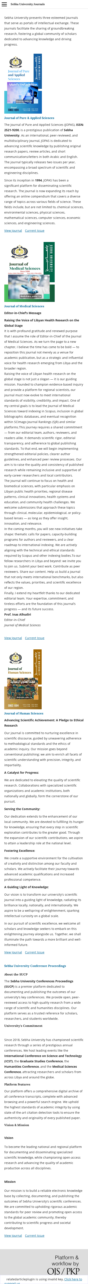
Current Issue (34, 231)
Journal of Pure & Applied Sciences (29, 118)
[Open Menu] (4, 4)
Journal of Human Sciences (23, 713)
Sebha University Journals (28, 4)
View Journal (13, 231)
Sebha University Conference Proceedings (35, 966)
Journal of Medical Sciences (24, 306)
